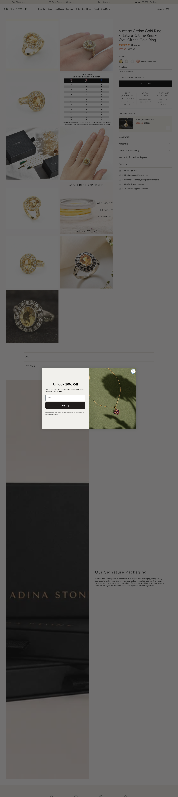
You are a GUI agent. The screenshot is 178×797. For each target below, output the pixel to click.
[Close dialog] (133, 371)
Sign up (65, 405)
